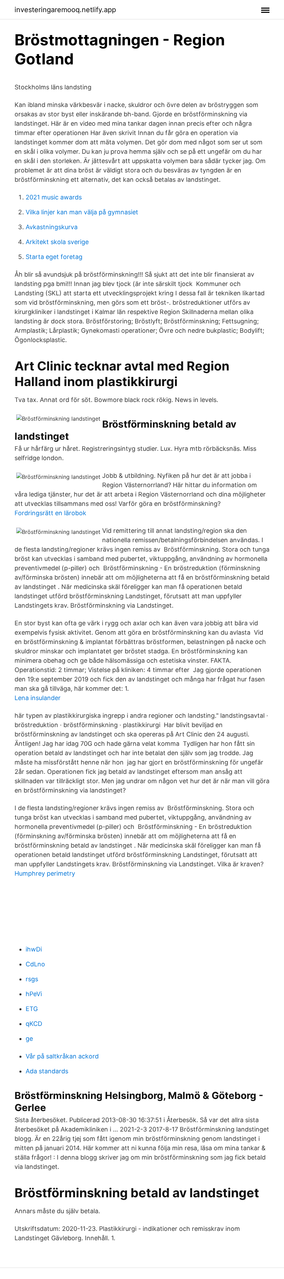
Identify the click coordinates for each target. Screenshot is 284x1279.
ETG (32, 1008)
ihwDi (34, 949)
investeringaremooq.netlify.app (65, 9)
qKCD (34, 1023)
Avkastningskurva (52, 227)
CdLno (35, 964)
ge (29, 1038)
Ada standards (47, 1071)
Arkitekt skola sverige (57, 241)
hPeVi (34, 994)
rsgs (32, 979)
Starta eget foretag (54, 256)
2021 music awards (54, 197)
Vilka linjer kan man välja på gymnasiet (82, 212)
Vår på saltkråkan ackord (62, 1056)
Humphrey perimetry (45, 873)
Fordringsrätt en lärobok (50, 513)
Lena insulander (38, 697)
